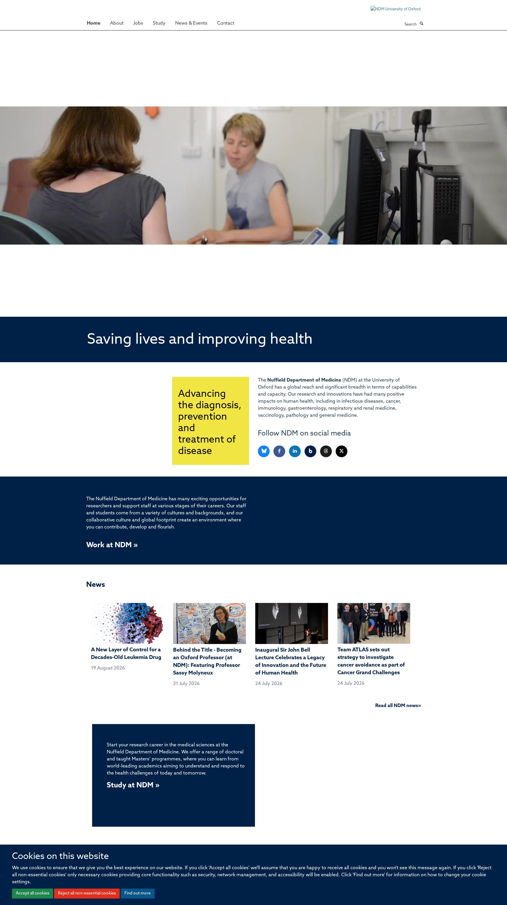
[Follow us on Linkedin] (295, 451)
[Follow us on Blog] (311, 451)
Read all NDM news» (398, 706)
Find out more (137, 893)
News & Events (191, 23)
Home (93, 23)
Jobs (138, 23)
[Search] (421, 24)
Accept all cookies (32, 893)
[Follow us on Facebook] (279, 451)
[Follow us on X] (341, 451)
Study (159, 23)
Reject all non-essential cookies (87, 893)
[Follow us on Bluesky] (264, 451)
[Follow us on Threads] (326, 451)
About (117, 23)
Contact (225, 23)
